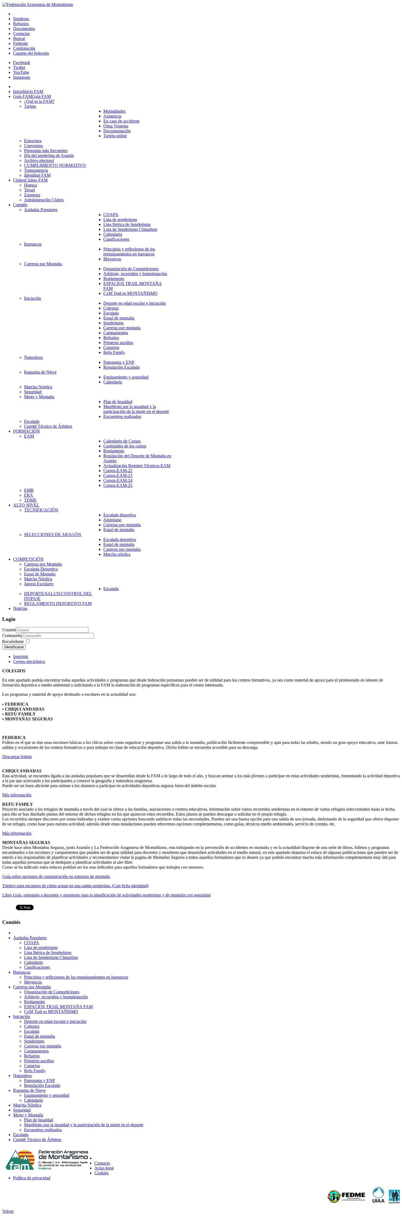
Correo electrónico (29, 661)
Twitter (19, 67)
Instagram (21, 77)
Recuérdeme (13, 641)
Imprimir (20, 656)
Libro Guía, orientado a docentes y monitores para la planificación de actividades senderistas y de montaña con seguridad (106, 895)
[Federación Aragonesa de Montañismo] (37, 4)
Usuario (9, 629)
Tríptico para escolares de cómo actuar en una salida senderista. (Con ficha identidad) (75, 885)
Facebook (21, 62)
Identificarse (14, 647)
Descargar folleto (17, 756)
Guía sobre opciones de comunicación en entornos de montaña (56, 876)
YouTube (21, 72)
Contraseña (12, 635)
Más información (16, 795)
